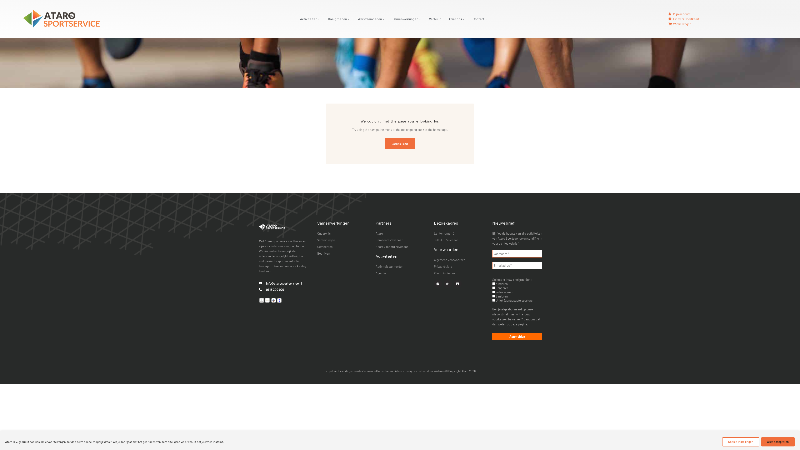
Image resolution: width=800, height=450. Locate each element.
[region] (400, 440)
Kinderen (501, 284)
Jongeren (502, 288)
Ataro (398, 371)
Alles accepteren (778, 442)
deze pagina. (519, 324)
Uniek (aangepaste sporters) (514, 300)
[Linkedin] (458, 284)
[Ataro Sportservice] (272, 226)
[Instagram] (448, 284)
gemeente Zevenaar (361, 371)
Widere (438, 371)
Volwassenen (504, 292)
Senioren (501, 296)
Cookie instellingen (740, 442)
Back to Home (400, 143)
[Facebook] (438, 284)
